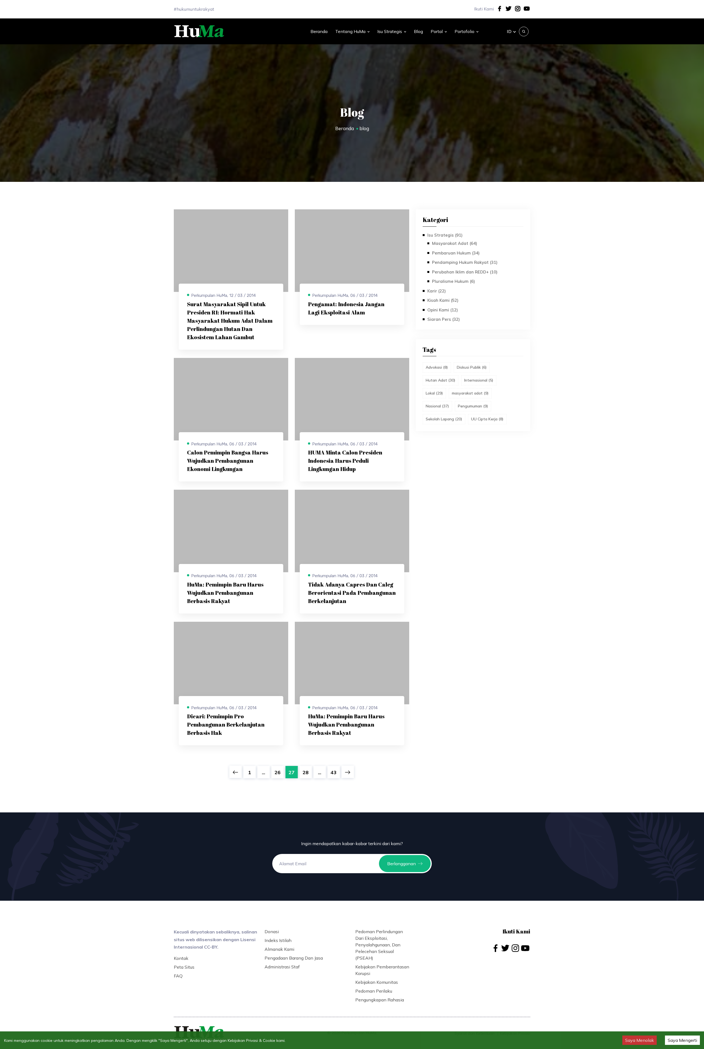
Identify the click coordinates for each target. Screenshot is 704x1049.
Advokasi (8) (437, 367)
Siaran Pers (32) (443, 319)
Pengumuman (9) (473, 406)
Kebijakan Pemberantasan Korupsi (382, 970)
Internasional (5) (478, 380)
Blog (418, 31)
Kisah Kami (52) (442, 300)
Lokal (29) (434, 393)
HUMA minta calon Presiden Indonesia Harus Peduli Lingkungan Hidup (345, 461)
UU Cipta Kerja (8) (487, 419)
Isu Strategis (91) (445, 235)
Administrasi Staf (282, 966)
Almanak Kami (279, 949)
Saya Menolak (639, 1040)
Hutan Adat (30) (440, 380)
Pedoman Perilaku (373, 991)
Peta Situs (184, 967)
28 (305, 772)
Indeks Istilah (278, 940)
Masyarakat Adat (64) (454, 243)
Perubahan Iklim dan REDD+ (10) (464, 272)
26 (277, 772)
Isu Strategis (389, 31)
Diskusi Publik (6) (472, 367)
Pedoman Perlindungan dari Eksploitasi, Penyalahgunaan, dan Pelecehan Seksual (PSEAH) (379, 945)
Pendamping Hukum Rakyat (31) (464, 262)
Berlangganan (401, 863)
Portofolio (464, 31)
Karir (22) (436, 291)
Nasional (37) (437, 406)
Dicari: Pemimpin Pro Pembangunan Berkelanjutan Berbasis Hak (226, 724)
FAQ (178, 976)
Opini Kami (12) (442, 310)
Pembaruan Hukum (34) (456, 253)
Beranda (319, 31)
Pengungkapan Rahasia (379, 1000)
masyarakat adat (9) (470, 393)
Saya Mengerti (682, 1040)
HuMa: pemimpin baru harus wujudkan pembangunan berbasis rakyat (225, 593)
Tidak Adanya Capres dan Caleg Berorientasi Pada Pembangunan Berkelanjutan (352, 593)
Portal (437, 31)
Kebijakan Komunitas (376, 982)
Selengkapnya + (203, 341)
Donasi (272, 931)
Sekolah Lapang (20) (444, 419)
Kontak (181, 958)
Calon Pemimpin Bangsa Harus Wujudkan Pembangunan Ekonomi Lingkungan (227, 461)
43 (334, 772)
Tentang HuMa (350, 31)
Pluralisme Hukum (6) (453, 281)
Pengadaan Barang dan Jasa (294, 958)
